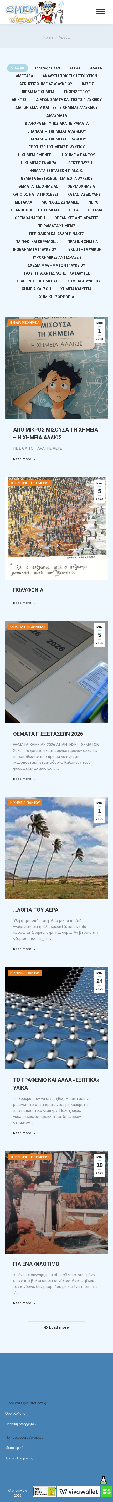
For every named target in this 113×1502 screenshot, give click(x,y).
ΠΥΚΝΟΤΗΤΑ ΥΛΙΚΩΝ (84, 249)
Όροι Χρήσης (15, 1413)
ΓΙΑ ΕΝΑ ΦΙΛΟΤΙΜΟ (36, 1264)
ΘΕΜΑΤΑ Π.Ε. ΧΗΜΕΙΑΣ (38, 186)
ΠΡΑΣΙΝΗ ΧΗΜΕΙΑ (82, 242)
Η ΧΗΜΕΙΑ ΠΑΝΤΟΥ (78, 155)
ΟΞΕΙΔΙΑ (95, 210)
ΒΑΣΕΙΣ (88, 84)
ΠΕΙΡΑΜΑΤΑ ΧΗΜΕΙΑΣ (56, 226)
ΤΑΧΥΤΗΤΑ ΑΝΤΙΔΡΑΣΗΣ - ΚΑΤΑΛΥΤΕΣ (56, 273)
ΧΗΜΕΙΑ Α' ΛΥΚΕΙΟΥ (83, 281)
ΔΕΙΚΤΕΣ (19, 100)
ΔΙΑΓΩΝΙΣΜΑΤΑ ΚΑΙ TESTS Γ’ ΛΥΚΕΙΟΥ (69, 100)
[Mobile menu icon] (101, 12)
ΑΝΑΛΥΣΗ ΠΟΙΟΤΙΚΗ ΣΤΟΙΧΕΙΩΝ (70, 76)
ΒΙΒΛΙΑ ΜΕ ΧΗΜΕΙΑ (38, 92)
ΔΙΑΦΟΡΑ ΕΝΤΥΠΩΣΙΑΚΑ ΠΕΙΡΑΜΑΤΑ (57, 123)
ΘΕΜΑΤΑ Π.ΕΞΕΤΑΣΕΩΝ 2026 (48, 734)
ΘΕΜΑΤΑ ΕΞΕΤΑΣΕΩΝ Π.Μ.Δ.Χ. (56, 171)
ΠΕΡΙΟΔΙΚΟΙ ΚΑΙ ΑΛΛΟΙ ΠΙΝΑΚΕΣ (56, 234)
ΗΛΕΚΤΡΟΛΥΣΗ (79, 163)
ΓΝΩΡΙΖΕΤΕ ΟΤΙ (77, 92)
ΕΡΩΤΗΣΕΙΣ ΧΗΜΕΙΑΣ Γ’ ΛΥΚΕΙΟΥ (57, 147)
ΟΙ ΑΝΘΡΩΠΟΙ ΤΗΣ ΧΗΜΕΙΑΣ (35, 210)
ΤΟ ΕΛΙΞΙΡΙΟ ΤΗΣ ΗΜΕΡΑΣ (35, 281)
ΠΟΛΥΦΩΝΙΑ (28, 590)
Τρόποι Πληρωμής (19, 1458)
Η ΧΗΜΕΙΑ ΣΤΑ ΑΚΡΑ (38, 163)
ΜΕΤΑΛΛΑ (23, 202)
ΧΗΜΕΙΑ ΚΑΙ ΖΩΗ (36, 289)
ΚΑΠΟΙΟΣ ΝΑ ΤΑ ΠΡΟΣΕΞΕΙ (35, 194)
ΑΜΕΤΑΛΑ (24, 76)
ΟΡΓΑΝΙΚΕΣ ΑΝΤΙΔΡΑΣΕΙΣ (76, 218)
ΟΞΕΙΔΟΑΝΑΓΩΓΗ (30, 218)
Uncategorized (47, 68)
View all (17, 68)
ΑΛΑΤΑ (96, 68)
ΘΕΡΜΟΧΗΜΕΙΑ (81, 186)
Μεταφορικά (14, 1448)
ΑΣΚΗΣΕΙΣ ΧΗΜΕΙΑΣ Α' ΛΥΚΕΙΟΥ (45, 84)
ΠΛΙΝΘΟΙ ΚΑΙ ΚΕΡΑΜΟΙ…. (37, 242)
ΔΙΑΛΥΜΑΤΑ (56, 115)
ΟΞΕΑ (74, 210)
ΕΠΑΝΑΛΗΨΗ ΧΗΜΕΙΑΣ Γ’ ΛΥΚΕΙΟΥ (56, 139)
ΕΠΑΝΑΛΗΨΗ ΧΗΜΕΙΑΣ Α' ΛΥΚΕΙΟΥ (56, 131)
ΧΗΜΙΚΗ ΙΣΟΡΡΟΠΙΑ (56, 297)
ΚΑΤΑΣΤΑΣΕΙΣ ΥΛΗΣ (84, 194)
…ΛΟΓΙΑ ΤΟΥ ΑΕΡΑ (35, 910)
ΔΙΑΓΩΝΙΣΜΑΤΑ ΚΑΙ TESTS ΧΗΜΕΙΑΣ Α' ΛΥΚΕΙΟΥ (56, 107)
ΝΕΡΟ (94, 202)
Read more (22, 459)
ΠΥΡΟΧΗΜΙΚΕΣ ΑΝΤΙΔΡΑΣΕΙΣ (57, 257)
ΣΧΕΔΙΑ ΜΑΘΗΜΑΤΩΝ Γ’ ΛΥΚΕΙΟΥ (56, 265)
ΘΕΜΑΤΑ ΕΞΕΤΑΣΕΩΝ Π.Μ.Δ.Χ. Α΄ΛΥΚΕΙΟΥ (57, 178)
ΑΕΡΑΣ (75, 68)
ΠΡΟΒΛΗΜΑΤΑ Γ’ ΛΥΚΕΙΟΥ (33, 249)
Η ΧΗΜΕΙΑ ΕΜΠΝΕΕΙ (35, 155)
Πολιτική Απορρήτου (20, 1424)
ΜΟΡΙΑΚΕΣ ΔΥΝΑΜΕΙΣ (60, 202)
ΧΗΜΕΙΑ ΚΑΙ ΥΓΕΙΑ (75, 289)
